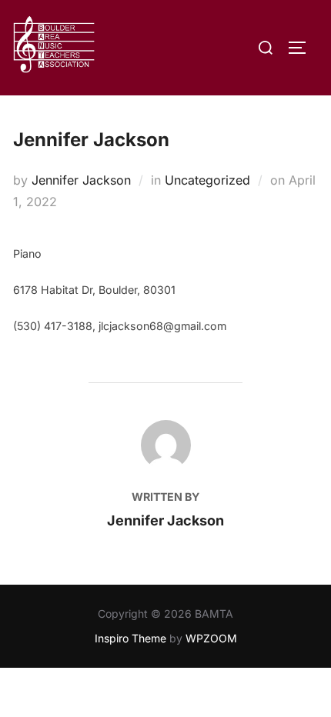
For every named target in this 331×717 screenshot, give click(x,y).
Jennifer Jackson (81, 180)
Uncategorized (207, 180)
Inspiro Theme (130, 638)
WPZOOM (211, 638)
